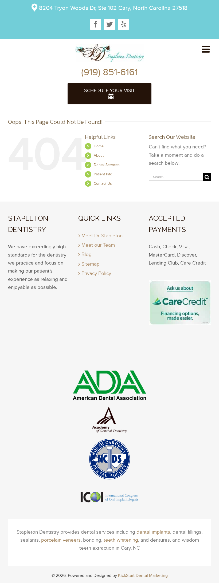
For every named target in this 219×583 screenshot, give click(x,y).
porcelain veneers (61, 540)
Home (99, 146)
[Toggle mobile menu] (206, 49)
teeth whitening (121, 540)
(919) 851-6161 (109, 72)
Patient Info (103, 174)
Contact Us (103, 184)
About (99, 155)
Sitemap (90, 264)
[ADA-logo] (109, 373)
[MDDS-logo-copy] (109, 489)
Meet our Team (98, 245)
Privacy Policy (96, 273)
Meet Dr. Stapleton (102, 235)
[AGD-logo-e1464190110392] (109, 442)
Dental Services (107, 165)
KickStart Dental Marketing (143, 575)
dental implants (153, 532)
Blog (86, 254)
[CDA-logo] (109, 410)
